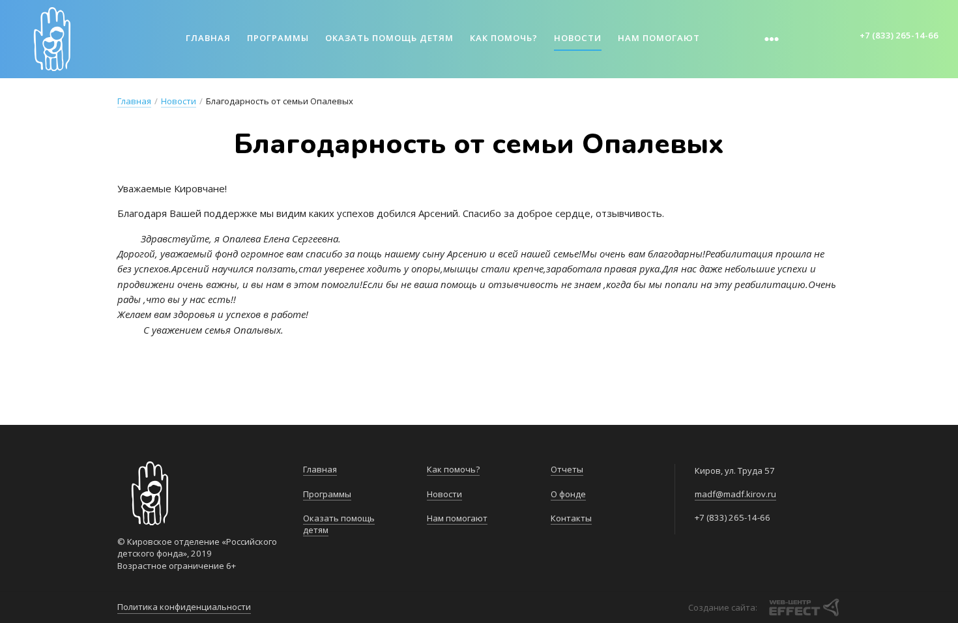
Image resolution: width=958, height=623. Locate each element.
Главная (208, 38)
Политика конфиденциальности (184, 607)
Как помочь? (504, 38)
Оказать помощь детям (389, 38)
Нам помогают (659, 38)
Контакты (571, 518)
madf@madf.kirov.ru (735, 494)
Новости (578, 38)
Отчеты (567, 469)
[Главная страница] (52, 39)
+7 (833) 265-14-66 (899, 35)
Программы (278, 38)
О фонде (568, 494)
